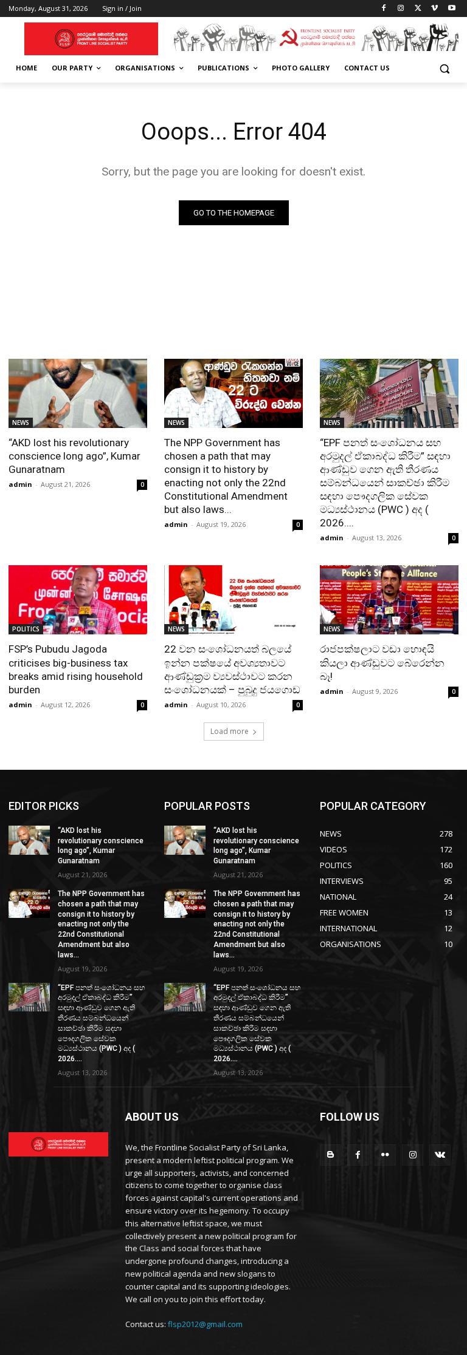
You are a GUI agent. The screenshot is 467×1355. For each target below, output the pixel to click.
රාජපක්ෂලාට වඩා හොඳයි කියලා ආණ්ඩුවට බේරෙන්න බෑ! (382, 662)
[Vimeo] (434, 9)
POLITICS (26, 629)
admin (20, 484)
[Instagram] (401, 9)
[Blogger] (330, 1155)
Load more (229, 731)
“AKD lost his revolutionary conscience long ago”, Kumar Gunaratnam (74, 455)
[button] (444, 68)
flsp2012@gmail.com (205, 1324)
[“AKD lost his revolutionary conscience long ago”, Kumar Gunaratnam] (78, 393)
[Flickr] (385, 1155)
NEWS (20, 422)
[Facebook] (384, 9)
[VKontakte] (440, 1155)
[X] (418, 9)
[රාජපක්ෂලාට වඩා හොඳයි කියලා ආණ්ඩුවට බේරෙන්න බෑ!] (389, 599)
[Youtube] (451, 9)
